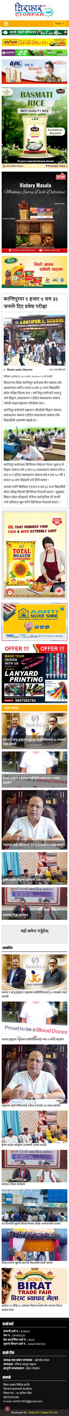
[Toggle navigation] (6, 23)
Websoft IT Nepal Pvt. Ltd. (43, 1412)
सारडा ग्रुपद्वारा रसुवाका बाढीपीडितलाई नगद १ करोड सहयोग (31, 780)
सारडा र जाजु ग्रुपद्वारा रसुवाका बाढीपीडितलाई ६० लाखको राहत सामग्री (34, 742)
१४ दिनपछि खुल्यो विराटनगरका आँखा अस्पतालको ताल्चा (31, 1223)
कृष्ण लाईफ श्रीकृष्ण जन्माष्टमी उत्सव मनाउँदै (26, 880)
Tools (58, 23)
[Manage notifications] (7, 1408)
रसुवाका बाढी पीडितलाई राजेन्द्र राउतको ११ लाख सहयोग (34, 844)
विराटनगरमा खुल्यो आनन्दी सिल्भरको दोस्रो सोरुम (27, 1263)
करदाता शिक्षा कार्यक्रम (15, 915)
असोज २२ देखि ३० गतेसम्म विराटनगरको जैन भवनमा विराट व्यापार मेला (32, 1307)
